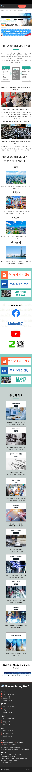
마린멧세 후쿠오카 (7, 709)
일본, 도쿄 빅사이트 (8, 733)
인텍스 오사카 (6, 697)
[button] (22, 6)
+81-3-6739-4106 (7, 700)
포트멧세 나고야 (7, 721)
